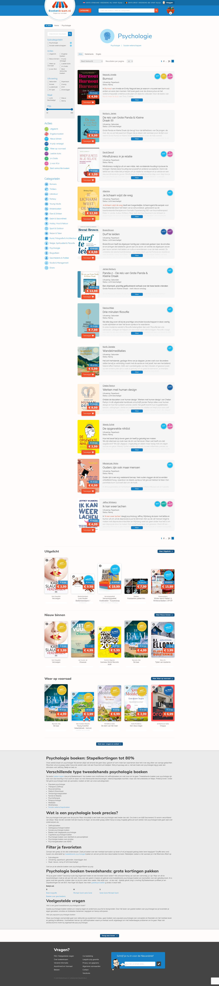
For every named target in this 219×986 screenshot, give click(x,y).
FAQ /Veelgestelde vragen (64, 956)
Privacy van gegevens (91, 963)
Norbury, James (109, 113)
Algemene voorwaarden (91, 966)
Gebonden (53, 81)
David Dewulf (108, 152)
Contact (86, 970)
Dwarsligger (66, 90)
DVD (63, 87)
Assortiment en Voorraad (63, 966)
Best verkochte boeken (63, 71)
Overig (64, 84)
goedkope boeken (98, 883)
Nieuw (64, 98)
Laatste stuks (66, 63)
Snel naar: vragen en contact (108, 744)
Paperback (65, 81)
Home (56, 25)
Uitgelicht (52, 54)
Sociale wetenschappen (132, 45)
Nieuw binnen (54, 59)
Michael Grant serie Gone (82, 893)
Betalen (57, 970)
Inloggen (169, 3)
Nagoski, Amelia (109, 75)
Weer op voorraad (51, 65)
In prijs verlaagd (63, 60)
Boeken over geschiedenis (56, 896)
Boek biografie (51, 893)
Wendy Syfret (108, 424)
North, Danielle (109, 347)
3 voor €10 (53, 69)
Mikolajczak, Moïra (110, 463)
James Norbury (109, 269)
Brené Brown (108, 230)
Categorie (84, 10)
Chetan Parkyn (109, 386)
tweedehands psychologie (75, 854)
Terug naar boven (108, 936)
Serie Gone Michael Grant (109, 893)
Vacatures (86, 973)
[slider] (47, 109)
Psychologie (66, 25)
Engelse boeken (63, 55)
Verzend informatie (61, 963)
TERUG (49, 25)
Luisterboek (53, 87)
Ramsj (64, 101)
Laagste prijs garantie (91, 959)
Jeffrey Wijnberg (109, 502)
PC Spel (52, 90)
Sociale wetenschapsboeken (59, 807)
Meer (137, 100)
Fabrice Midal (108, 308)
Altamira (106, 191)
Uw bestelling (88, 956)
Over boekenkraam (61, 959)
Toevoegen (87, 102)
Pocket (51, 84)
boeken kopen (58, 776)
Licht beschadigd (51, 99)
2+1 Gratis (65, 66)
